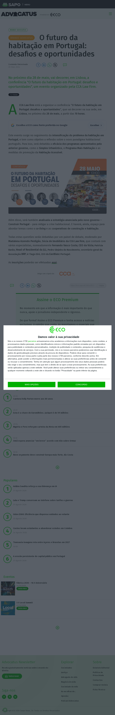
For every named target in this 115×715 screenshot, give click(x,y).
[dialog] (57, 357)
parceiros (32, 341)
